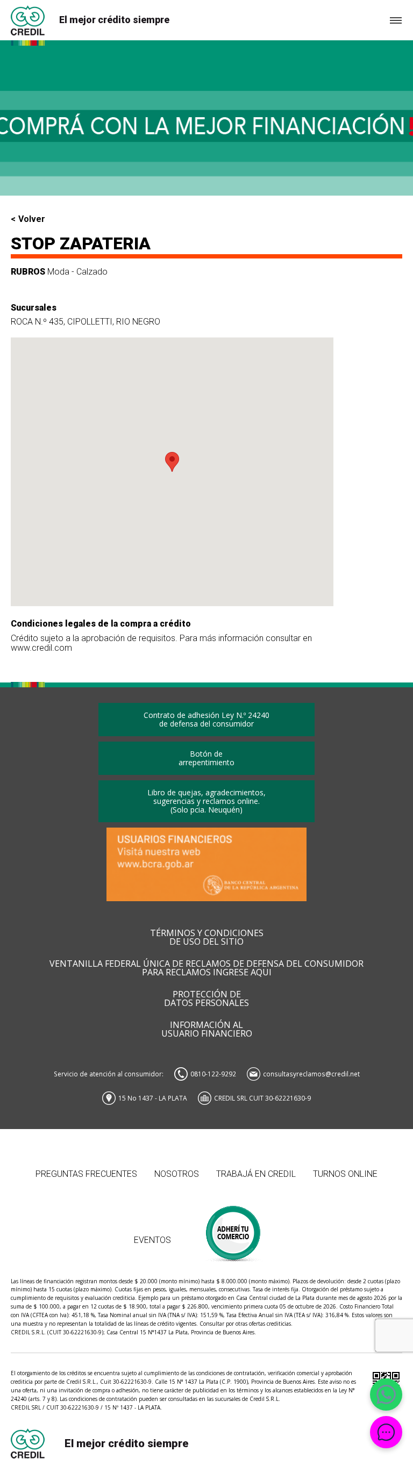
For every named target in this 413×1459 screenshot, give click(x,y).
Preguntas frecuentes (86, 1174)
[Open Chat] (386, 1432)
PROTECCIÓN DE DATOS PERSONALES (206, 999)
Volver (31, 219)
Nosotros (176, 1174)
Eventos (152, 1240)
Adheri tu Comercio (233, 1228)
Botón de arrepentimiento (206, 758)
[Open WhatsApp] (386, 1394)
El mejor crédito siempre (114, 20)
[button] (172, 462)
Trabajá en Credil (256, 1174)
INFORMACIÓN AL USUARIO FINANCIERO (206, 1029)
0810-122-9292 (213, 1073)
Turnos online (345, 1174)
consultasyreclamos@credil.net (311, 1073)
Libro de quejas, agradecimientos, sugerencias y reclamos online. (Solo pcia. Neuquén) (206, 801)
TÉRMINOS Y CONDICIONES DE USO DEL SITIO (207, 937)
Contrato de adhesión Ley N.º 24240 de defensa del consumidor (206, 719)
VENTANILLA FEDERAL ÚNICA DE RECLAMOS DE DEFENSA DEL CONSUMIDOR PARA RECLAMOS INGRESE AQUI (206, 968)
